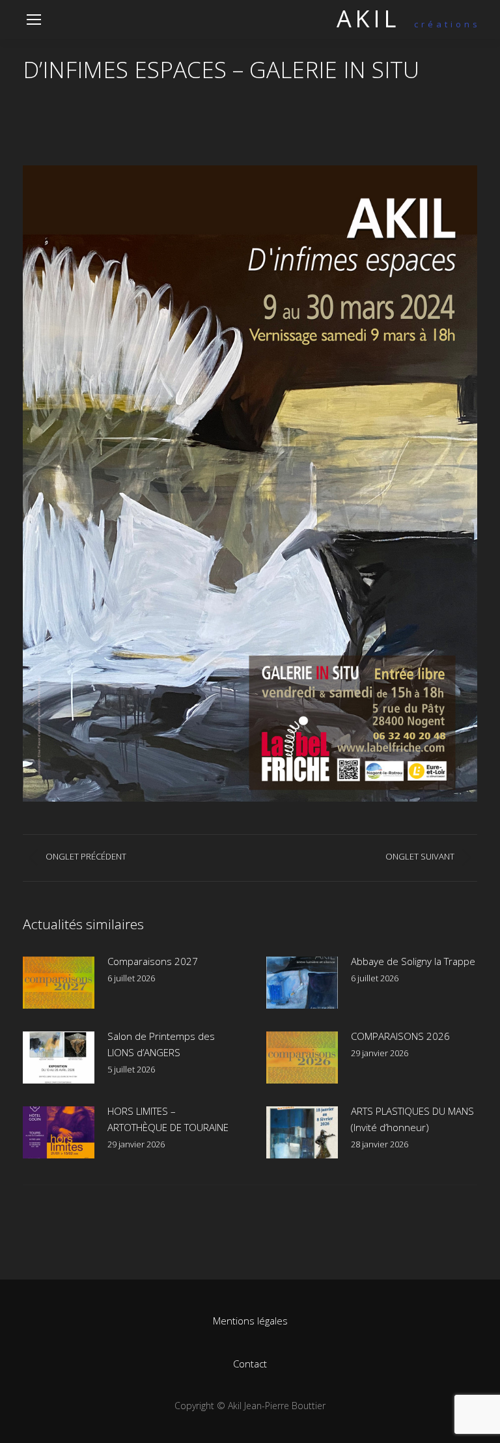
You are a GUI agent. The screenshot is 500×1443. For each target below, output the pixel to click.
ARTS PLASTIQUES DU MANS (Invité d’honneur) (412, 1119)
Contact (250, 1363)
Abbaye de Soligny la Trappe (413, 961)
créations (408, 24)
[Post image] (58, 983)
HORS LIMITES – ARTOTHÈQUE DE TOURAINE (168, 1119)
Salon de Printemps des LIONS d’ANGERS (161, 1044)
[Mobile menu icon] (34, 19)
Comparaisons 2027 (152, 961)
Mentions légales (250, 1320)
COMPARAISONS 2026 (400, 1036)
